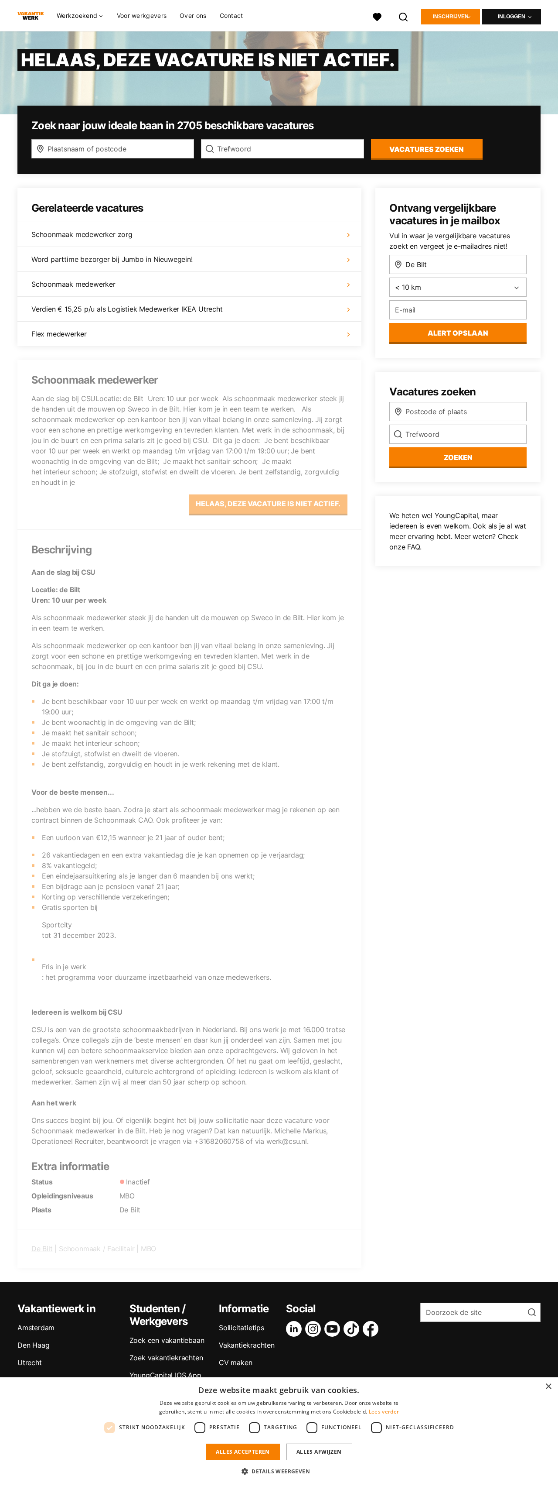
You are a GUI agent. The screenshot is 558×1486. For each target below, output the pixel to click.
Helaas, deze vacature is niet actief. (268, 503)
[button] (279, 1471)
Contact (231, 15)
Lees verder (384, 1411)
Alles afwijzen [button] (319, 1451)
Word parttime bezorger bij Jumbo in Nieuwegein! (112, 259)
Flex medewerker (59, 333)
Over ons (193, 15)
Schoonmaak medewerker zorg (82, 234)
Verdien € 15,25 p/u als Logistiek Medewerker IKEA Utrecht (127, 309)
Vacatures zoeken (426, 149)
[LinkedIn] (295, 1329)
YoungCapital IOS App (165, 1375)
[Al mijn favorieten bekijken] (377, 15)
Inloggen (511, 17)
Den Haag (33, 1345)
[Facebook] (372, 1329)
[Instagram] (314, 1329)
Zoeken (458, 457)
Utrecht (29, 1362)
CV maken (235, 1362)
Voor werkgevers (142, 15)
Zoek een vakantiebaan (166, 1340)
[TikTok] (353, 1329)
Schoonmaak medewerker (73, 284)
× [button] (548, 1386)
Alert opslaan (458, 333)
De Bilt (42, 1248)
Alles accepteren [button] (242, 1451)
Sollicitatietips (241, 1327)
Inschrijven (451, 17)
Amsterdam (35, 1327)
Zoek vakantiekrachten (166, 1357)
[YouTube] (334, 1329)
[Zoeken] (404, 15)
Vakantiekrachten (247, 1345)
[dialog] (279, 1431)
